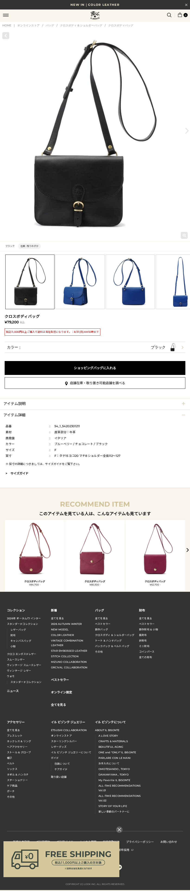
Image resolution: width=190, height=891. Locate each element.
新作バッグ (101, 629)
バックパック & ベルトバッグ (112, 646)
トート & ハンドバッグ (108, 640)
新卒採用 (123, 850)
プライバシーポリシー (140, 842)
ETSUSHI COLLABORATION (69, 730)
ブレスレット (14, 735)
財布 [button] (142, 610)
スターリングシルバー (64, 741)
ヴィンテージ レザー (19, 670)
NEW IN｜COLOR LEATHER (95, 4)
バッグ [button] (99, 610)
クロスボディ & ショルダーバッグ (81, 25)
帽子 (9, 758)
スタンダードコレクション (22, 624)
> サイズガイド (17, 473)
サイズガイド (53, 464)
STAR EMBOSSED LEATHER (69, 650)
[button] (187, 131)
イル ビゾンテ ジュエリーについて (71, 752)
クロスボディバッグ (120, 25)
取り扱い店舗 (58, 777)
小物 (13, 646)
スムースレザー (16, 659)
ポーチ (11, 791)
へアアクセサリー (17, 746)
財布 (13, 635)
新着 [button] (54, 610)
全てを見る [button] (58, 704)
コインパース (146, 651)
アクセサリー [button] (16, 722)
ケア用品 (12, 785)
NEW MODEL (60, 629)
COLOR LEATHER (62, 635)
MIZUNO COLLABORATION (69, 662)
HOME (6, 25)
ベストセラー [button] (60, 679)
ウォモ (11, 676)
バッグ (50, 25)
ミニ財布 (144, 646)
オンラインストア (28, 25)
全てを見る (57, 618)
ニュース (13, 690)
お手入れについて (108, 763)
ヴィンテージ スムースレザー (24, 665)
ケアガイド (60, 769)
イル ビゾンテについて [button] (110, 722)
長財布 (143, 635)
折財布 (143, 640)
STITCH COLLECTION (65, 656)
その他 (99, 651)
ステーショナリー (17, 780)
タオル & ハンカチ (17, 774)
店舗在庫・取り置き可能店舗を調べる (97, 383)
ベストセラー (103, 624)
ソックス (12, 769)
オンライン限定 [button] (61, 692)
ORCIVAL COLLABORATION (69, 667)
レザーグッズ (58, 746)
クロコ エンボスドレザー (21, 654)
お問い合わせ (168, 842)
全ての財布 (145, 657)
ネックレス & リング (19, 741)
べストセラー (147, 624)
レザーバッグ (18, 629)
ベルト (11, 763)
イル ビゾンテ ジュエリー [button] (68, 722)
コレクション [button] (16, 610)
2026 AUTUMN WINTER (66, 624)
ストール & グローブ (19, 752)
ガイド (55, 758)
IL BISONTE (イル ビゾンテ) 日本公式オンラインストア (95, 15)
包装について (62, 763)
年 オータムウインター (24, 618)
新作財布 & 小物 (148, 629)
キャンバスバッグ (20, 640)
